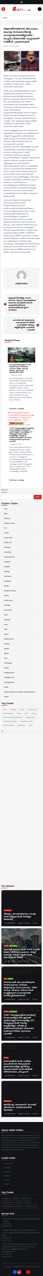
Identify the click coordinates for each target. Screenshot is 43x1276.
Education (7, 552)
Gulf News (8, 576)
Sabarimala (21, 725)
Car (5, 528)
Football (7, 567)
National (7, 620)
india (19, 713)
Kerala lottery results (10, 721)
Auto (5, 509)
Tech (5, 658)
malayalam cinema (27, 721)
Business (7, 518)
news (6, 624)
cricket (6, 533)
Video (6, 687)
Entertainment (9, 557)
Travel (6, 668)
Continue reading (16, 409)
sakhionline (21, 283)
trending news (9, 673)
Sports (6, 653)
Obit (5, 629)
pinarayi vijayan (9, 725)
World (6, 697)
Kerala (5, 46)
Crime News (8, 538)
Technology (8, 663)
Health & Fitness (10, 591)
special (6, 649)
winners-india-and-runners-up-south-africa (19, 692)
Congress (13, 710)
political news (9, 639)
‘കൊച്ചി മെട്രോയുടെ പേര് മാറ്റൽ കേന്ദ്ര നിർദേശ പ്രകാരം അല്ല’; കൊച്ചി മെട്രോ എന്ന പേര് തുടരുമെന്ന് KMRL (20, 1233)
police (6, 634)
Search (4, 489)
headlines (7, 581)
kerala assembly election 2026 (13, 717)
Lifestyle (7, 605)
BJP (5, 710)
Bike (5, 514)
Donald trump (33, 710)
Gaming (7, 571)
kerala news (19, 359)
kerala (34, 713)
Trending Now (9, 677)
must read (7, 610)
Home (5, 18)
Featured (7, 562)
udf (31, 725)
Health (6, 586)
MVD (6, 615)
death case (8, 542)
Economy (7, 547)
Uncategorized (9, 682)
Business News (9, 523)
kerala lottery (31, 717)
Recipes (7, 644)
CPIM (22, 710)
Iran (27, 713)
